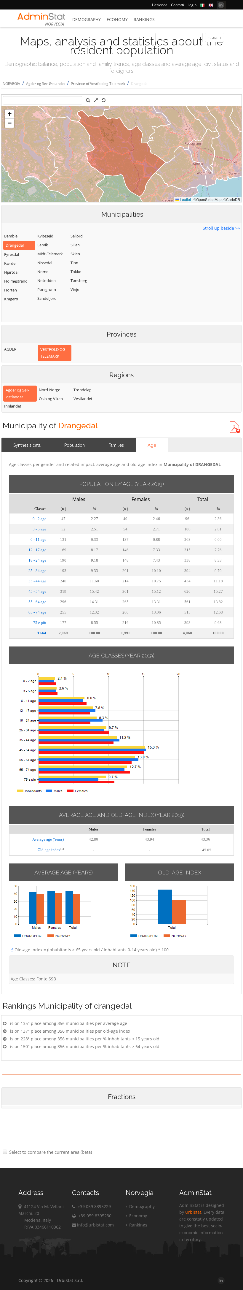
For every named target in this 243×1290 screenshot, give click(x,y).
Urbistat (193, 1212)
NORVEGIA (11, 83)
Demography (86, 19)
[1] (62, 848)
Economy (117, 19)
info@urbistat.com (95, 1225)
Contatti (177, 4)
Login (192, 4)
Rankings (144, 19)
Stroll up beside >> (221, 228)
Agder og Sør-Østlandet (45, 83)
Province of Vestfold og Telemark (98, 83)
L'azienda (159, 4)
